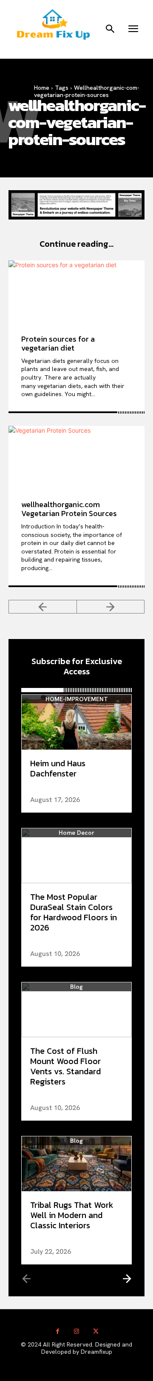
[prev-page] (42, 606)
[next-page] (126, 1278)
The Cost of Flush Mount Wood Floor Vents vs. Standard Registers (65, 1066)
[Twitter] (95, 1331)
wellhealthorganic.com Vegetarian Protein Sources (69, 509)
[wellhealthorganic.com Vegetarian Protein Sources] (76, 456)
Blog (76, 986)
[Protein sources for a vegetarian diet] (76, 291)
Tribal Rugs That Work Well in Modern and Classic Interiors (71, 1215)
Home (41, 87)
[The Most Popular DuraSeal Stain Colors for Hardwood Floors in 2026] (76, 855)
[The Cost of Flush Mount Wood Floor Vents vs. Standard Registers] (76, 1009)
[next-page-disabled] (111, 606)
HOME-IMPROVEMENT (76, 699)
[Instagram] (76, 1331)
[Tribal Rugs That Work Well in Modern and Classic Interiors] (76, 1163)
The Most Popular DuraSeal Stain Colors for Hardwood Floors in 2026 (73, 912)
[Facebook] (57, 1331)
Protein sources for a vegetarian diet (58, 343)
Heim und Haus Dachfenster (57, 768)
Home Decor (76, 832)
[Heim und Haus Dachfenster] (76, 722)
